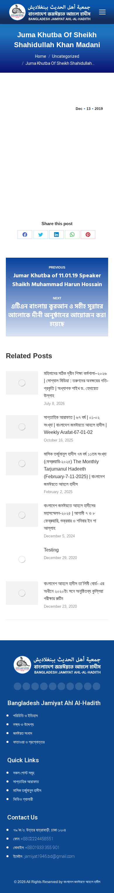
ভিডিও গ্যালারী (23, 799)
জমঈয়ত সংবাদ (22, 733)
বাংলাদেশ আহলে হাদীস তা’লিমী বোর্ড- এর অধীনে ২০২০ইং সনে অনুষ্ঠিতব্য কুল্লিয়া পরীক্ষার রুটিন (74, 591)
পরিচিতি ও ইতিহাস (25, 715)
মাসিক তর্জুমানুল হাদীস (27, 790)
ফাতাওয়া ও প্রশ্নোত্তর (29, 742)
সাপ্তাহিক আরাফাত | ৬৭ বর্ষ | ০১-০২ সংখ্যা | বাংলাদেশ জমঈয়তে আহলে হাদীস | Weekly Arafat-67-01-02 (75, 425)
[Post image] (22, 383)
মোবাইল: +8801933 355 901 (36, 847)
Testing (51, 549)
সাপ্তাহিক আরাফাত (26, 781)
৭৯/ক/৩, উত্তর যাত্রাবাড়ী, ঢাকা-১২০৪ (39, 830)
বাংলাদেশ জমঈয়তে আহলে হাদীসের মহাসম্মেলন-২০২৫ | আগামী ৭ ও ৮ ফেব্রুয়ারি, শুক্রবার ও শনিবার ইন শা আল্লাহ (70, 517)
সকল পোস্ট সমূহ (23, 772)
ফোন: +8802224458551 (33, 838)
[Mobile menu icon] (102, 12)
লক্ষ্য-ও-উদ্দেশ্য (23, 724)
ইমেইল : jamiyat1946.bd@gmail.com (44, 856)
